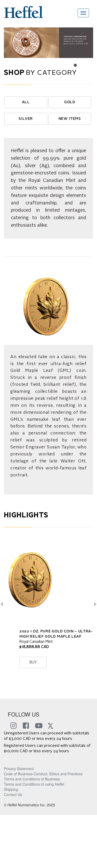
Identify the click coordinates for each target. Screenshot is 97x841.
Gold (69, 102)
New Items (69, 119)
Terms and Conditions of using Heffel (34, 784)
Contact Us (13, 794)
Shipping (11, 789)
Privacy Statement (19, 768)
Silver (26, 119)
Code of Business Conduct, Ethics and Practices (43, 773)
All (26, 102)
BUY (33, 662)
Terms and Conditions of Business (32, 778)
